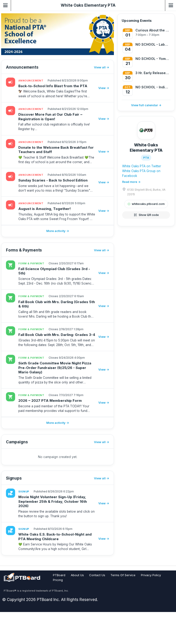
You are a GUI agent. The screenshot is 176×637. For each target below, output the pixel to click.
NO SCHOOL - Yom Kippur (152, 59)
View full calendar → (146, 105)
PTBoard (59, 575)
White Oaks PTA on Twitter (141, 166)
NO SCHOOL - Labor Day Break (152, 44)
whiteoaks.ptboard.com (146, 204)
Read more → (131, 182)
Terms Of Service (122, 575)
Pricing (58, 580)
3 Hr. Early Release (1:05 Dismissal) (152, 73)
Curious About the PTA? (152, 30)
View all (100, 67)
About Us (77, 575)
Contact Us (97, 575)
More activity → (57, 231)
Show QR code (146, 215)
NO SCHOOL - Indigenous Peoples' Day (152, 87)
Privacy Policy (151, 575)
